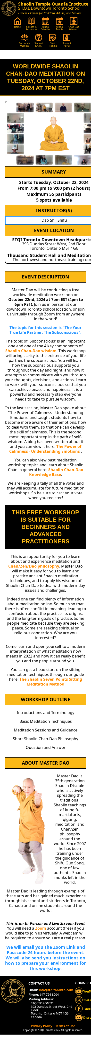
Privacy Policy (41, 1026)
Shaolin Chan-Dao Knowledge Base (56, 472)
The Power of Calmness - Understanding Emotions (45, 449)
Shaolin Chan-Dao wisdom (31, 350)
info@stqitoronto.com (56, 990)
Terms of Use (65, 1026)
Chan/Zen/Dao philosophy (33, 566)
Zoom (40, 928)
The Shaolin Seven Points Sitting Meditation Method (50, 682)
